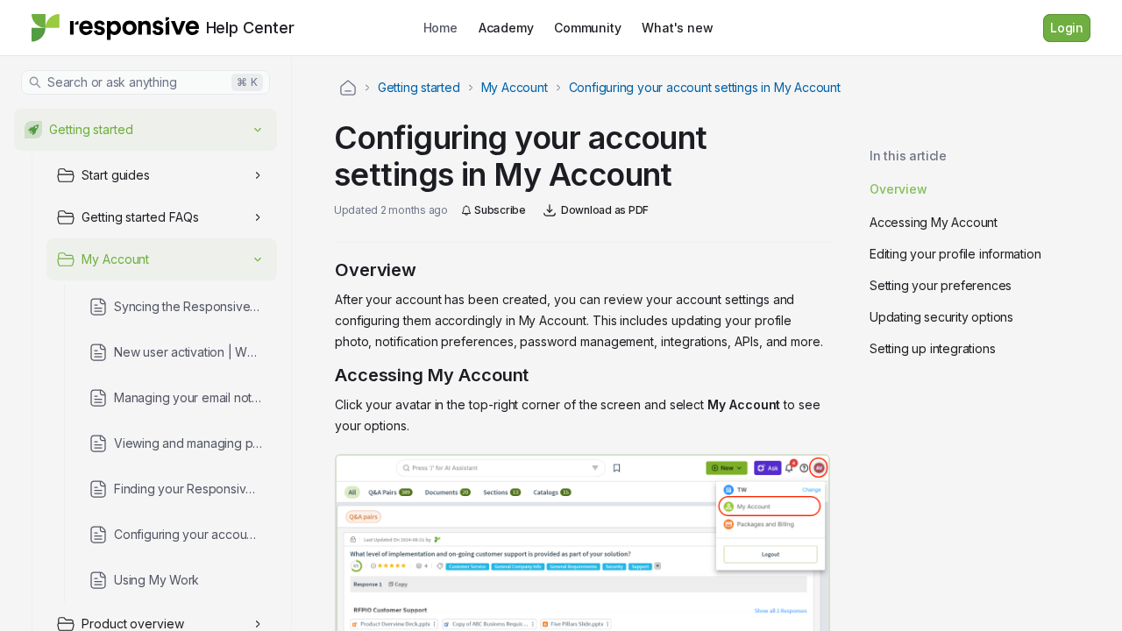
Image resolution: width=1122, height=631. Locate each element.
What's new (677, 27)
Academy (506, 27)
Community (587, 27)
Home (440, 27)
